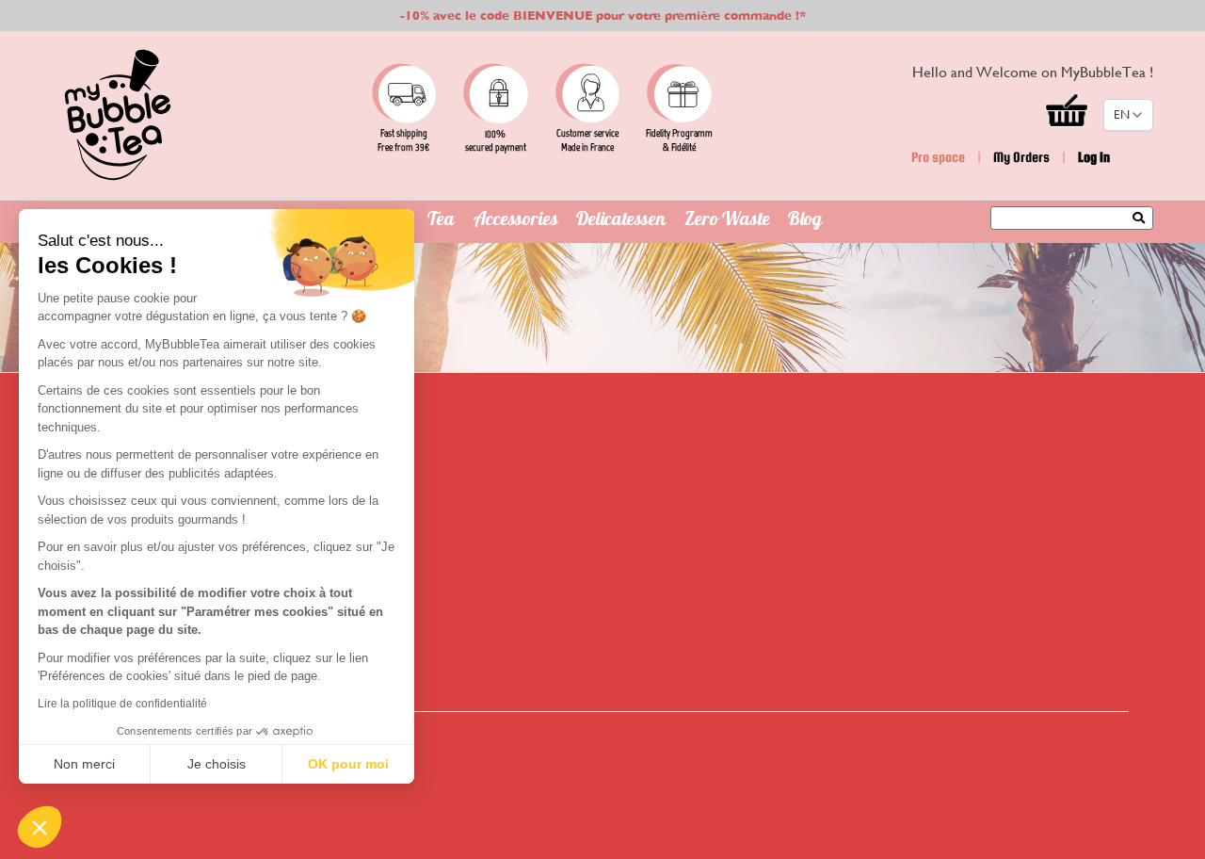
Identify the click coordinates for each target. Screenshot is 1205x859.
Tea (441, 221)
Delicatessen (621, 221)
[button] (39, 827)
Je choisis (216, 763)
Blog (805, 221)
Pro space (938, 157)
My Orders (1021, 157)
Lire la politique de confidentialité (122, 703)
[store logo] (118, 115)
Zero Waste (727, 221)
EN (1122, 114)
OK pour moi (348, 763)
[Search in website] (1143, 219)
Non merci (84, 763)
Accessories (516, 221)
